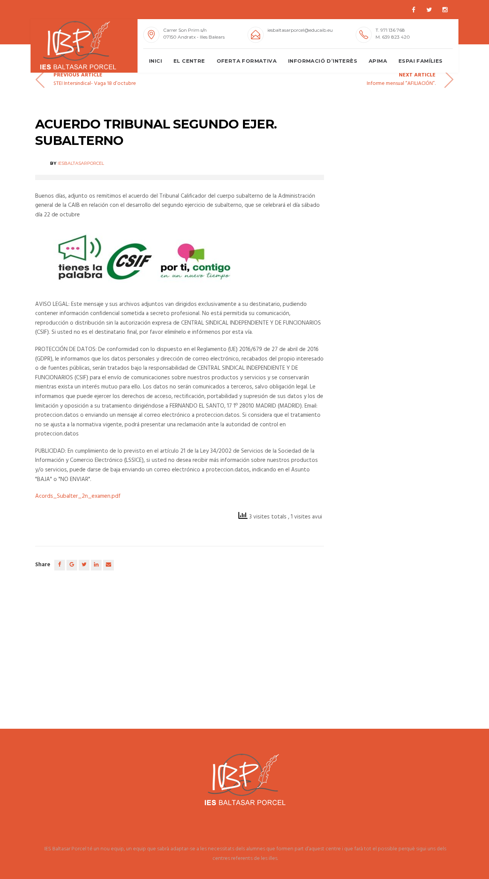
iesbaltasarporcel (81, 163)
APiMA (378, 61)
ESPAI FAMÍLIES (420, 61)
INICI (155, 61)
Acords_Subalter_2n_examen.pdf (78, 496)
